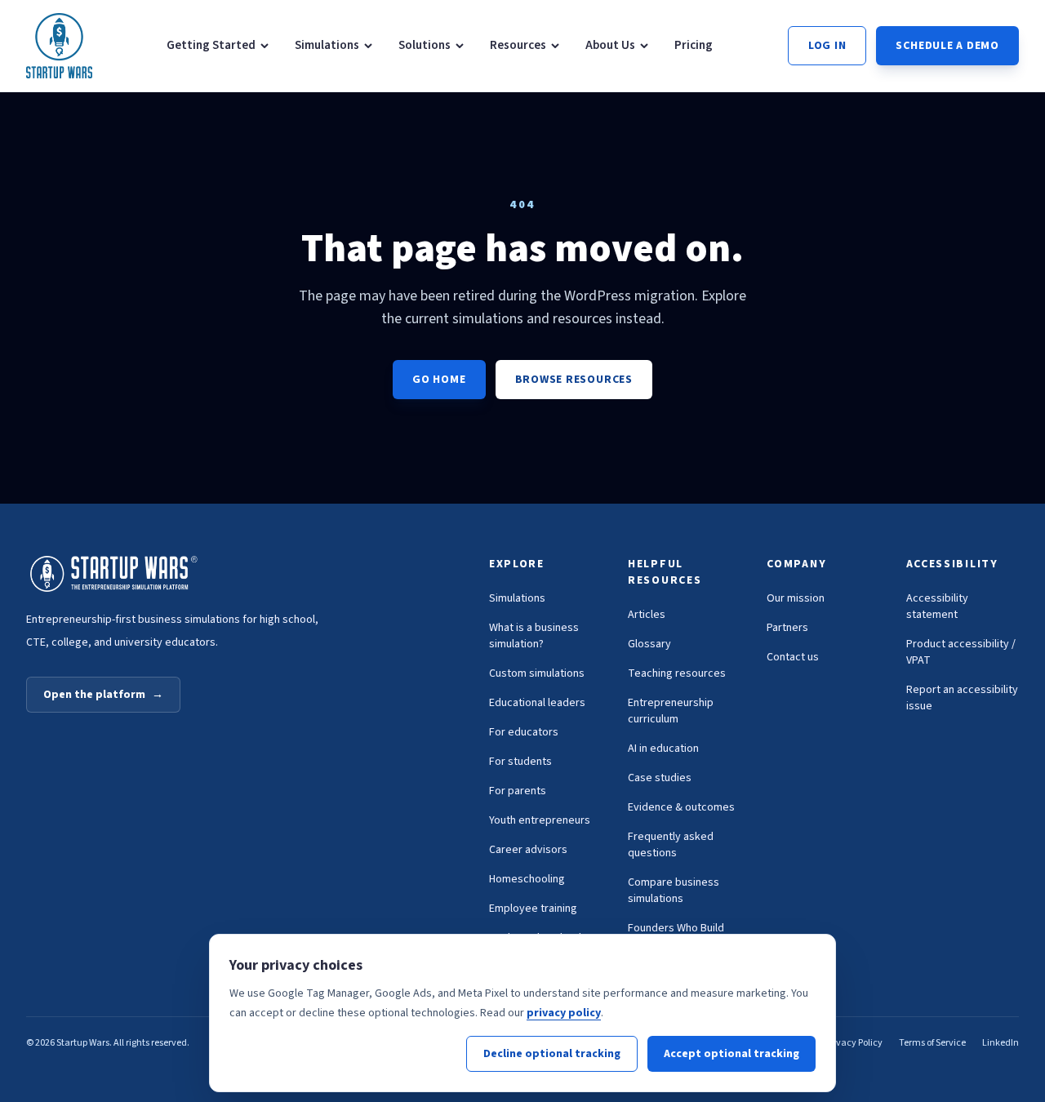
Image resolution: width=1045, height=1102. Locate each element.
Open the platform (103, 695)
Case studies (659, 778)
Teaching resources (677, 673)
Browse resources (574, 379)
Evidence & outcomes (681, 807)
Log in (827, 46)
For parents (517, 791)
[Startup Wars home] (59, 45)
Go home (438, 379)
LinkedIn (1000, 1043)
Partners (787, 628)
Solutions (424, 45)
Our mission (796, 598)
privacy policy (564, 1013)
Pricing (693, 45)
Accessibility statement (937, 606)
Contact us (793, 657)
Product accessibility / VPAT (961, 652)
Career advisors (528, 850)
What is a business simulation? (534, 636)
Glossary (649, 644)
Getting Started (211, 45)
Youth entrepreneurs (539, 820)
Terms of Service (932, 1043)
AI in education (663, 748)
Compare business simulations (673, 890)
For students (520, 761)
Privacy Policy (854, 1043)
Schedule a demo (947, 46)
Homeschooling (527, 879)
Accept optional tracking (731, 1054)
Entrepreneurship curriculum (671, 711)
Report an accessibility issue (962, 698)
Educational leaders (537, 703)
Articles (646, 615)
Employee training (533, 908)
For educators (523, 732)
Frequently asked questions (671, 845)
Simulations (327, 45)
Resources (518, 45)
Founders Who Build (676, 928)
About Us (610, 45)
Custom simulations (537, 673)
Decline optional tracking (551, 1054)
